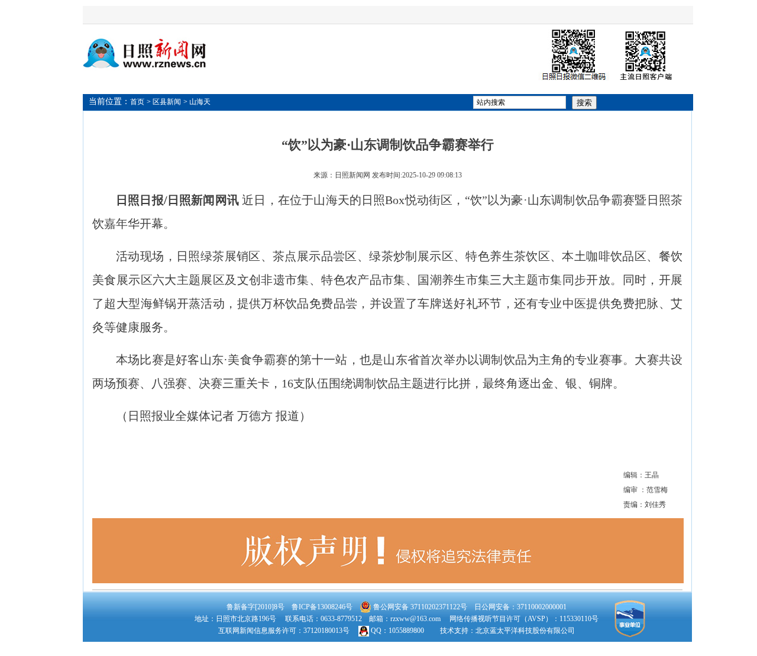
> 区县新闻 (164, 102)
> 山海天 (197, 102)
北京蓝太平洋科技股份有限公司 (525, 630)
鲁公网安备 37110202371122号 (419, 607)
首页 (137, 102)
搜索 (584, 102)
